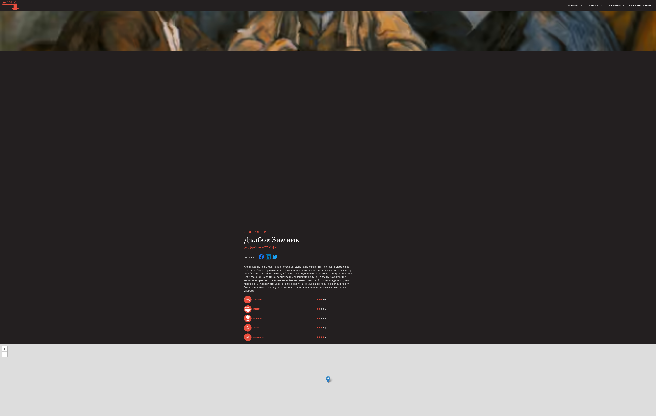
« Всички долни (255, 232)
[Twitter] (275, 257)
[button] (328, 379)
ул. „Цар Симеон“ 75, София (260, 247)
